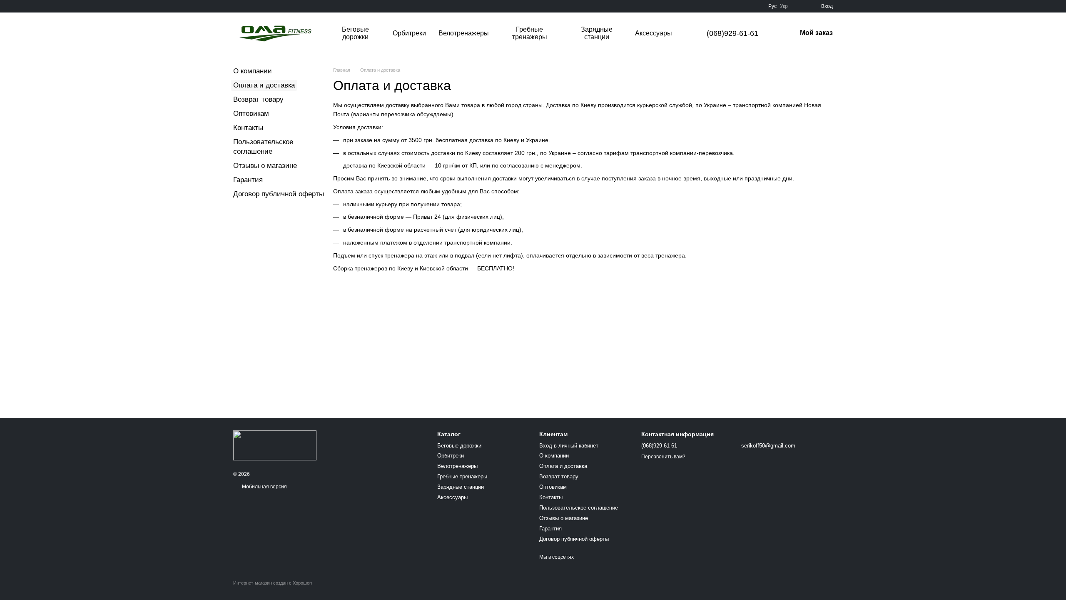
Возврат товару (258, 99)
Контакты (248, 128)
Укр (784, 6)
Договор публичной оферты (278, 194)
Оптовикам (251, 114)
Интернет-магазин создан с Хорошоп (272, 582)
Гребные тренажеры (529, 33)
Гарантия (248, 180)
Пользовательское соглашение (578, 508)
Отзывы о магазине (265, 166)
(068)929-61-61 (732, 33)
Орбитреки (409, 33)
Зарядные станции (597, 33)
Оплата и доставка (563, 466)
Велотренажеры (463, 33)
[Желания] (799, 6)
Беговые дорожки (355, 33)
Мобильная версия (264, 487)
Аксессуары (653, 33)
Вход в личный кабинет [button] (568, 445)
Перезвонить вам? (663, 457)
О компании (252, 71)
